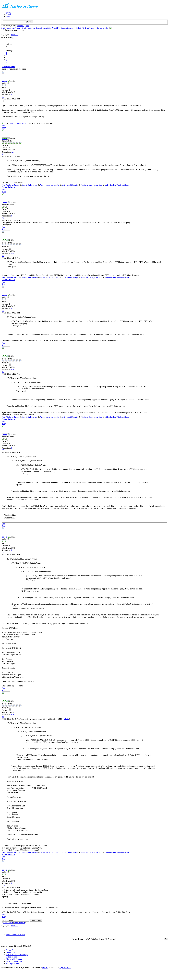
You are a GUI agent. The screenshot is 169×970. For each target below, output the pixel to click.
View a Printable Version (15, 935)
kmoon (4, 81)
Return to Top (11, 957)
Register (25, 26)
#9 (3, 717)
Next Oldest (8, 923)
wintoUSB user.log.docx (19, 123)
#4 (3, 256)
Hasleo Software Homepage (17, 955)
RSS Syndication (12, 963)
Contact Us (10, 952)
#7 (3, 450)
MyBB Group (65, 968)
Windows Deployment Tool (91, 185)
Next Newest (19, 923)
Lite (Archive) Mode (14, 959)
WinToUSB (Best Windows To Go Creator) (92, 28)
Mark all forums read (14, 961)
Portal (8, 12)
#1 (3, 97)
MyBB (45, 968)
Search (8, 14)
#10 (3, 885)
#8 (3, 552)
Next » (15, 35)
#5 (3, 311)
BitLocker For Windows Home (117, 185)
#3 (3, 218)
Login (19, 26)
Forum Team (11, 950)
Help (8, 16)
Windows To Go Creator (50, 185)
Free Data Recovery (30, 185)
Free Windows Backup (11, 185)
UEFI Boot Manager (70, 185)
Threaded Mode (8, 67)
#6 (3, 372)
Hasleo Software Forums (10, 28)
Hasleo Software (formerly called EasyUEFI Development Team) (47, 28)
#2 (3, 154)
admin (66, 719)
